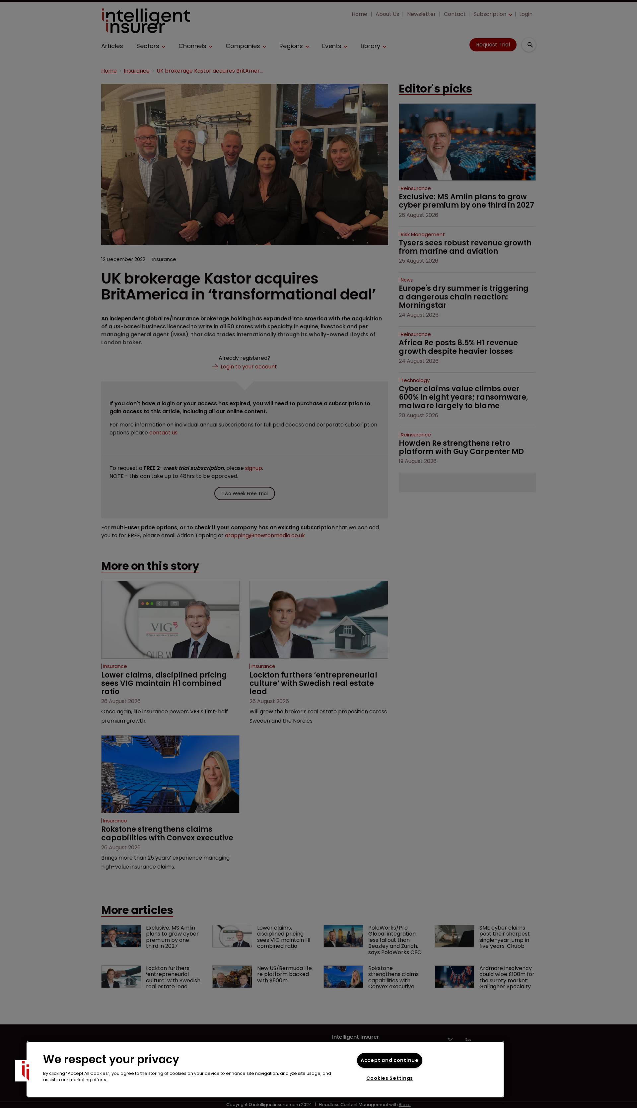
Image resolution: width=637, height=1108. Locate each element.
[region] (265, 1069)
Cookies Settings (389, 1078)
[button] (25, 1070)
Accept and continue (390, 1060)
